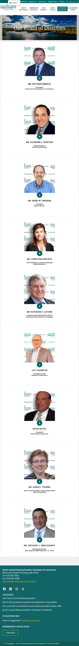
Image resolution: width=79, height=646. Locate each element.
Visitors (61, 1)
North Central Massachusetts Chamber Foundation (27, 610)
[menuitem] (23, 1)
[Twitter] (23, 589)
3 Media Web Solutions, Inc (3, 644)
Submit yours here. (31, 620)
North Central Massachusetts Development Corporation (29, 602)
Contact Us (42, 1)
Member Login (52, 1)
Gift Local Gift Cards (12, 606)
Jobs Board (23, 1)
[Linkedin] (10, 589)
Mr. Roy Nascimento (39, 83)
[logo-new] (12, 9)
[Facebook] (4, 589)
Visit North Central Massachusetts (18, 598)
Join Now (10, 633)
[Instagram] (17, 589)
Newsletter (32, 1)
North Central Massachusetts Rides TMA (42, 606)
